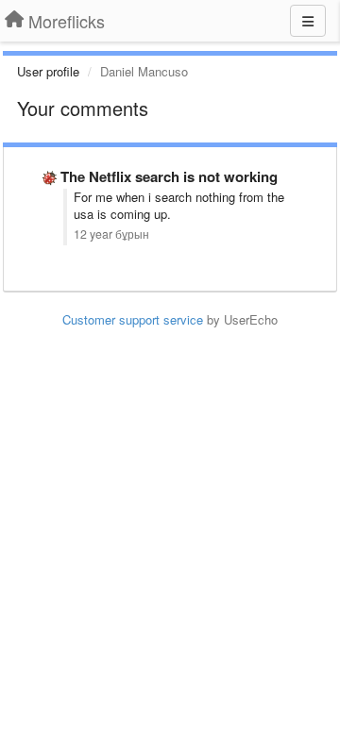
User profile (48, 71)
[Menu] (308, 21)
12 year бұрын (111, 234)
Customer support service (132, 319)
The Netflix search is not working (169, 176)
